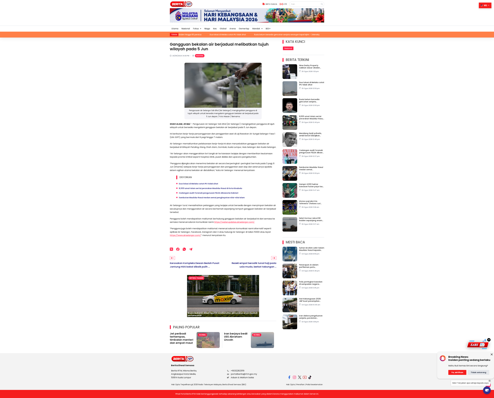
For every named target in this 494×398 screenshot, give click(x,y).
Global (223, 28)
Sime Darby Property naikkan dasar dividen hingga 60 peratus (309, 66)
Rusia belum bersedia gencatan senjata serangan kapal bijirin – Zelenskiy (248, 34)
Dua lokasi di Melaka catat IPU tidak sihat (189, 34)
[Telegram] (190, 249)
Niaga (207, 28)
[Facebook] (177, 249)
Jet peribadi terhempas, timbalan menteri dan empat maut (181, 338)
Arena (233, 28)
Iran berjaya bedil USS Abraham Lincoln (235, 337)
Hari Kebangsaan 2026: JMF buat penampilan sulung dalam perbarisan (311, 300)
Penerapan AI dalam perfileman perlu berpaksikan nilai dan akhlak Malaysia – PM (309, 266)
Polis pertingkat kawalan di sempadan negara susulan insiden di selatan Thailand (311, 283)
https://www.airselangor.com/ (185, 235)
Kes (215, 28)
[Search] (322, 4)
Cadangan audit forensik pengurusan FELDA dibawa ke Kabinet (208, 193)
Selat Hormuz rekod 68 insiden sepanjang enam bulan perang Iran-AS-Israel (310, 219)
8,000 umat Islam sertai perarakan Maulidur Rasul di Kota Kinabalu (319, 34)
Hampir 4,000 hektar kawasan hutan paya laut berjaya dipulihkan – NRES (311, 185)
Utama (174, 28)
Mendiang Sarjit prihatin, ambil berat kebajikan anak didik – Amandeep (310, 134)
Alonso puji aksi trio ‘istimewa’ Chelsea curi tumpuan (309, 202)
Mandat (256, 28)
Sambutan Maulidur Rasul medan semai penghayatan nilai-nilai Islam (212, 197)
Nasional (185, 28)
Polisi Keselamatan (314, 384)
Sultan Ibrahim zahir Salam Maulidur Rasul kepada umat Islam (311, 249)
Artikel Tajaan (196, 278)
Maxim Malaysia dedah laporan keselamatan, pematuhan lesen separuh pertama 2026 (223, 314)
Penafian (300, 384)
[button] (197, 29)
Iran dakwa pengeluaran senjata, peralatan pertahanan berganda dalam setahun (311, 317)
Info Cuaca (271, 4)
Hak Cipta (290, 384)
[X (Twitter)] (171, 249)
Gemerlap (244, 28)
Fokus (196, 28)
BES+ (268, 28)
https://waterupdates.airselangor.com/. (234, 222)
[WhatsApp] (184, 249)
